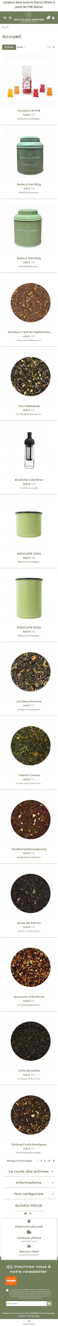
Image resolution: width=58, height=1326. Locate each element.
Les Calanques (29, 406)
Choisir (20, 47)
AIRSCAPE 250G (29, 553)
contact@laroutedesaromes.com (29, 1255)
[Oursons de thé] (29, 81)
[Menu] (4, 17)
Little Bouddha (29, 1070)
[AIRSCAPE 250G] (29, 524)
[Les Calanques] (29, 376)
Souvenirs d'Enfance (29, 996)
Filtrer (9, 47)
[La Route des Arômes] (29, 17)
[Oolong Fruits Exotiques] (29, 1115)
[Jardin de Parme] (29, 893)
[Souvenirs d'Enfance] (29, 967)
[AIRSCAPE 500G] (29, 598)
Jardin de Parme (29, 923)
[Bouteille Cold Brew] (29, 450)
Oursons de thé (29, 110)
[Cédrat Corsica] (29, 745)
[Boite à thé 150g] (29, 154)
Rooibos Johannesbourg (29, 849)
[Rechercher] (10, 17)
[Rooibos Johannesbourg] (29, 819)
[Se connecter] (53, 17)
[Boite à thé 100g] (29, 228)
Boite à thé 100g (29, 258)
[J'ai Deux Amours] (29, 671)
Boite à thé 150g (29, 184)
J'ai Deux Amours (29, 701)
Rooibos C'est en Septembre (29, 332)
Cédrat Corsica (29, 775)
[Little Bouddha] (29, 1041)
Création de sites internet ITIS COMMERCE (21, 1313)
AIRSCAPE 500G (29, 627)
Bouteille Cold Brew (29, 480)
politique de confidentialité (25, 1294)
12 (49, 1161)
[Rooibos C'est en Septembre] (29, 302)
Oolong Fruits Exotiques (29, 1144)
